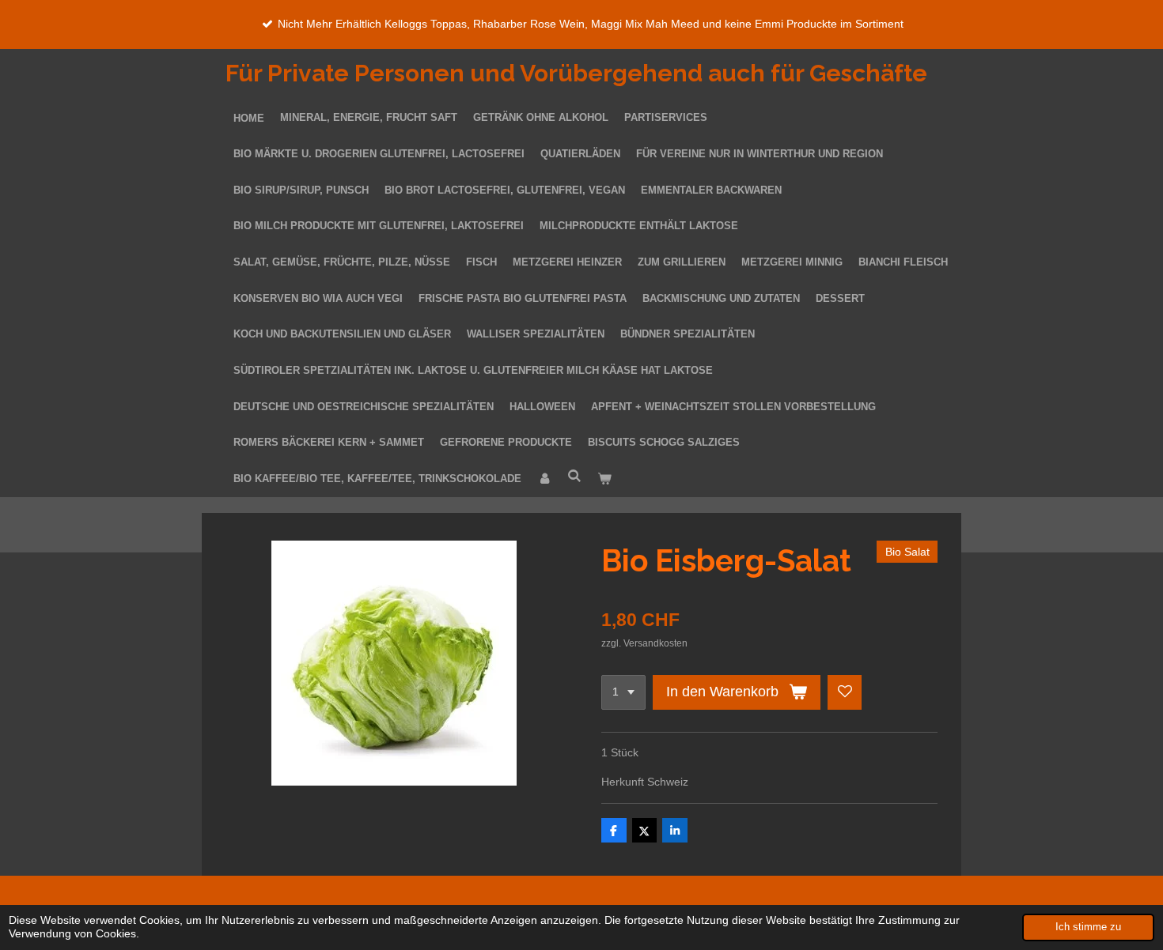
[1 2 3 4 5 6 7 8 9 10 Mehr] (623, 692)
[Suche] (574, 477)
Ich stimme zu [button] (1088, 927)
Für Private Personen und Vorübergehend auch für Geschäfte (576, 73)
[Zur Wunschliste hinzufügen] (845, 692)
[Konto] (544, 480)
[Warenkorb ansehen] (604, 480)
